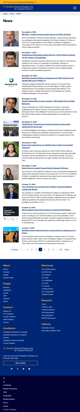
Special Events (8, 278)
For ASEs (45, 283)
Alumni (5, 301)
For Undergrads (47, 280)
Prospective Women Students (13, 340)
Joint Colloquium (47, 315)
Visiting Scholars (47, 294)
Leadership (7, 290)
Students (6, 299)
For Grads (45, 278)
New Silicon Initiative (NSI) (51, 331)
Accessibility (7, 395)
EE (4, 378)
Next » (68, 249)
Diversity (6, 272)
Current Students (9, 343)
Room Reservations (49, 269)
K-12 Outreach (8, 314)
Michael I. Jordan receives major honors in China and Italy (46, 34)
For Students (46, 275)
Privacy (5, 402)
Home (5, 14)
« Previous (15, 249)
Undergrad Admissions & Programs (15, 332)
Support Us (7, 311)
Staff (5, 296)
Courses (6, 338)
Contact (6, 322)
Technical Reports (48, 310)
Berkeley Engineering (10, 388)
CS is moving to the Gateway (24, 2)
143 (60, 249)
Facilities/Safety (47, 289)
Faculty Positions (9, 317)
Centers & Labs (47, 307)
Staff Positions (8, 319)
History (5, 269)
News (12, 14)
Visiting (5, 275)
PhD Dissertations (48, 313)
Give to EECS (20, 363)
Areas (44, 304)
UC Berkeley (7, 385)
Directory (6, 287)
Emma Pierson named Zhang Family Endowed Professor (45, 168)
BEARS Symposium (49, 318)
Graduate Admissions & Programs (15, 335)
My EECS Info (47, 272)
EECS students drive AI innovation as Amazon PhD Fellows (46, 210)
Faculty (5, 293)
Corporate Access (48, 328)
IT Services (46, 286)
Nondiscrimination (9, 399)
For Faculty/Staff (48, 292)
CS (4, 381)
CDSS (5, 392)
